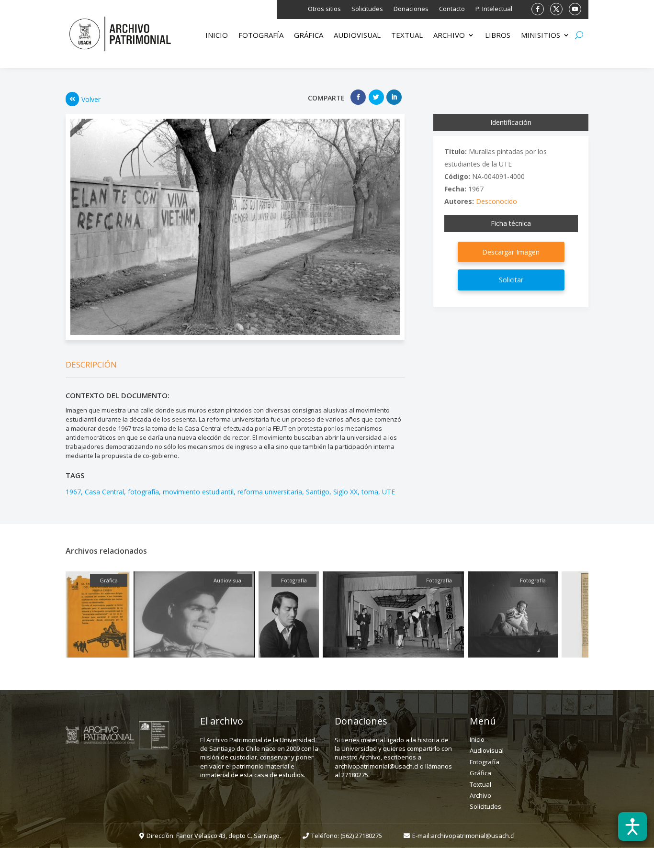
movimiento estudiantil (198, 491)
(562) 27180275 (361, 835)
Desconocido (496, 201)
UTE (388, 491)
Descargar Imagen (511, 252)
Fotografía (260, 36)
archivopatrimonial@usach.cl (473, 835)
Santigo (317, 491)
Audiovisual (357, 36)
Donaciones (411, 9)
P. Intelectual (493, 9)
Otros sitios (324, 9)
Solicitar (511, 279)
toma (369, 491)
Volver (91, 99)
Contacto (452, 9)
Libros (497, 36)
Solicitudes (367, 9)
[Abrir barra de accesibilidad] (632, 826)
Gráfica (308, 36)
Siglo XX (345, 491)
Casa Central (104, 491)
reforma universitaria (269, 491)
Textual (407, 36)
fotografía (143, 491)
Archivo (449, 36)
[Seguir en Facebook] (537, 9)
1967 (73, 491)
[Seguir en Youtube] (575, 9)
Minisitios (540, 36)
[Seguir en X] (556, 9)
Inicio (216, 36)
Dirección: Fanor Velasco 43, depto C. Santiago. (214, 835)
